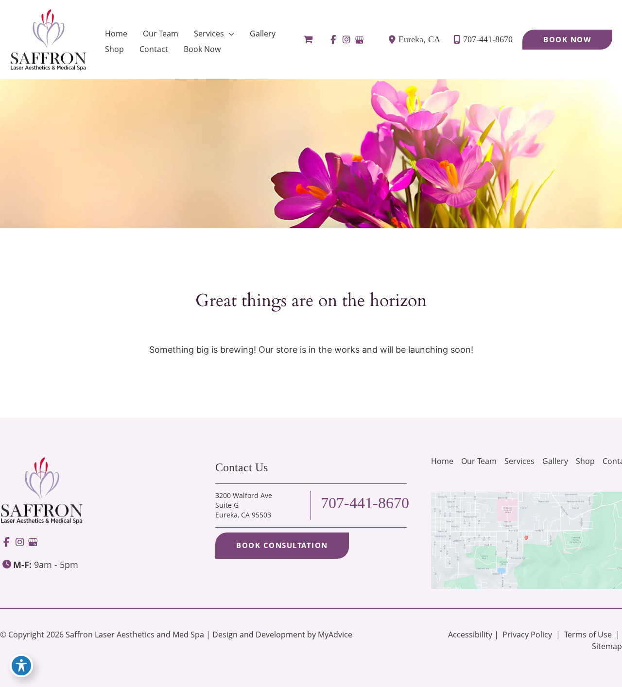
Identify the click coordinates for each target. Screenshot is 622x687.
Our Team (479, 461)
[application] (229, 33)
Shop (585, 461)
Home (442, 461)
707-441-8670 (488, 39)
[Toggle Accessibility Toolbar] (21, 665)
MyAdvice (335, 634)
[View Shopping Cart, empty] (308, 39)
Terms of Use (588, 634)
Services (519, 461)
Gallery (555, 461)
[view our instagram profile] (346, 40)
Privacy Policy (527, 634)
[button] (567, 40)
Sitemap (606, 646)
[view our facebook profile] (333, 40)
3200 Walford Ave (243, 505)
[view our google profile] (359, 40)
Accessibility (470, 634)
